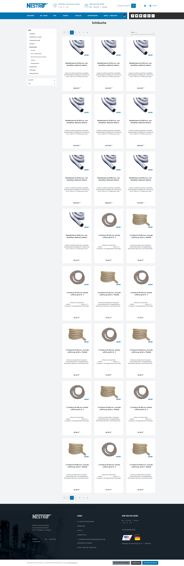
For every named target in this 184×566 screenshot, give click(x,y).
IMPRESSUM (81, 526)
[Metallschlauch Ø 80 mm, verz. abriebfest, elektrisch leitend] (77, 220)
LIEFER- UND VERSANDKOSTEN (86, 547)
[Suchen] (133, 6)
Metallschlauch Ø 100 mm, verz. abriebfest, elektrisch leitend (76, 64)
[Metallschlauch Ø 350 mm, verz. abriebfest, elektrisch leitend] (141, 162)
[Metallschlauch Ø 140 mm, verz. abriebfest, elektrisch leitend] (141, 47)
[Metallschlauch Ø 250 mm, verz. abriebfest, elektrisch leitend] (77, 162)
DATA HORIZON (146, 543)
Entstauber (32, 33)
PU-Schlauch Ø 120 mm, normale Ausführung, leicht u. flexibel (109, 294)
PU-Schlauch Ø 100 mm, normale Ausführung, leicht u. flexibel (141, 236)
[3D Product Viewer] (153, 15)
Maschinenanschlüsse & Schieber (38, 57)
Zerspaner (32, 44)
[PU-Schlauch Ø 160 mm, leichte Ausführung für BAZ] (109, 334)
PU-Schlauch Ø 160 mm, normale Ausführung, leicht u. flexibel (141, 351)
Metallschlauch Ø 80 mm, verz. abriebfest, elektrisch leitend (77, 236)
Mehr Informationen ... (72, 562)
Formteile (33, 50)
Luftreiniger (32, 70)
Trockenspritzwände (34, 40)
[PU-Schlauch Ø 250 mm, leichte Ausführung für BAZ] (109, 449)
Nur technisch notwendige (121, 563)
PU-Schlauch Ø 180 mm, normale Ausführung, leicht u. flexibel (109, 408)
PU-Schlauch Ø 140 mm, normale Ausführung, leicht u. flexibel (77, 351)
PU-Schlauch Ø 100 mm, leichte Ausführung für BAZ (108, 236)
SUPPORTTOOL (82, 535)
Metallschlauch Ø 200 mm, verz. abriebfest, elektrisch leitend (140, 122)
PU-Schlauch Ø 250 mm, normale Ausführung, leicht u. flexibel (141, 466)
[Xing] (144, 15)
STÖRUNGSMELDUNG (128, 530)
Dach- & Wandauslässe (36, 53)
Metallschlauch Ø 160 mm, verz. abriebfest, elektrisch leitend (76, 122)
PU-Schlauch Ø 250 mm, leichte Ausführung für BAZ (108, 466)
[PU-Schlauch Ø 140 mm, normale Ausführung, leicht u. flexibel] (77, 334)
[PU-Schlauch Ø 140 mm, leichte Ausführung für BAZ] (141, 277)
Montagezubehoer (35, 63)
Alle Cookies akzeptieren (150, 563)
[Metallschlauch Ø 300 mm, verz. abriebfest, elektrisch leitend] (109, 162)
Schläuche (33, 60)
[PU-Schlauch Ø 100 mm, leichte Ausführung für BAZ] (109, 220)
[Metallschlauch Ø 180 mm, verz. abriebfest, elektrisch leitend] (109, 105)
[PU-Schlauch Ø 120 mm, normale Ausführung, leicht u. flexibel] (109, 277)
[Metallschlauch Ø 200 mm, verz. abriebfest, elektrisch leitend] (141, 105)
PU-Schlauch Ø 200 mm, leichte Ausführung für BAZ (140, 408)
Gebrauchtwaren (34, 73)
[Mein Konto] (145, 6)
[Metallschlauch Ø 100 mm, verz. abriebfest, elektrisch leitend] (77, 47)
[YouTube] (136, 15)
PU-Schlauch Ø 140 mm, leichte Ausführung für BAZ (140, 294)
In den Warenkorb (77, 87)
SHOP (30, 30)
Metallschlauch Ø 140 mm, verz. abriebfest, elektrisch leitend (140, 64)
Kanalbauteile (33, 67)
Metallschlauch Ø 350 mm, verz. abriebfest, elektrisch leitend (140, 179)
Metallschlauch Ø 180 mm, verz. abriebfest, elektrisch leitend (108, 122)
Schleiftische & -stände (35, 37)
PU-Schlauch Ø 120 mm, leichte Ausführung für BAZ (77, 294)
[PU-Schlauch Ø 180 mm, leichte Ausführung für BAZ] (77, 392)
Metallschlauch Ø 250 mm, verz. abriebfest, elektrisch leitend (76, 179)
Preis (29, 83)
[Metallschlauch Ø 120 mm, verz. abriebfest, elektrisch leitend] (109, 47)
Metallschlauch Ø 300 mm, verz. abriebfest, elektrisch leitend (108, 179)
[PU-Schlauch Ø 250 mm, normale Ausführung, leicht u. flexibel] (141, 449)
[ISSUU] (140, 15)
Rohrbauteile (33, 47)
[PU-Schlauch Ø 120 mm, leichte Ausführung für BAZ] (77, 277)
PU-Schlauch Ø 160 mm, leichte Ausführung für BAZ (108, 351)
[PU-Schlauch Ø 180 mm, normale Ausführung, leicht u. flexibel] (109, 392)
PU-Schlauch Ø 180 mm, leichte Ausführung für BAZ (77, 408)
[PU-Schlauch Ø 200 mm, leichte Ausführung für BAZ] (141, 392)
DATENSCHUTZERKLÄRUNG (85, 521)
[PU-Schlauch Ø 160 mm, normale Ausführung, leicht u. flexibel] (141, 334)
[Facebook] (132, 15)
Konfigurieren (136, 563)
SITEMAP (80, 530)
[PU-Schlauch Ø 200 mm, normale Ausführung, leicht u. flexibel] (77, 449)
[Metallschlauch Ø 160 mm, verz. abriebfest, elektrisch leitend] (77, 105)
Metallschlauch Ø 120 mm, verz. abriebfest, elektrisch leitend (108, 64)
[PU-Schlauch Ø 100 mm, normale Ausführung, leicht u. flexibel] (141, 220)
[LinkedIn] (149, 15)
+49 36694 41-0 (127, 523)
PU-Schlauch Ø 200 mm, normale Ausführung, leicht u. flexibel (77, 466)
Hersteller (30, 80)
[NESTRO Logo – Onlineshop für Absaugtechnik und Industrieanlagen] (42, 5)
